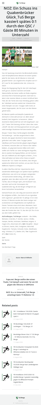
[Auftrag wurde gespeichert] (6, 314)
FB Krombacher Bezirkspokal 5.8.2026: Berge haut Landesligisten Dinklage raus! (25, 364)
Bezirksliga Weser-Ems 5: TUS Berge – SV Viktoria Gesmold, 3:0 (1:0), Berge (26, 336)
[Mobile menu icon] (3, 3)
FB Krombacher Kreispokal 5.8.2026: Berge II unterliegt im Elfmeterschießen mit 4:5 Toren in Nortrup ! (25, 350)
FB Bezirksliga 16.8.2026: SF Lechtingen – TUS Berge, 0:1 (23, 325)
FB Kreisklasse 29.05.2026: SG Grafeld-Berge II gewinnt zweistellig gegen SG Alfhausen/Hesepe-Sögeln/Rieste (25, 378)
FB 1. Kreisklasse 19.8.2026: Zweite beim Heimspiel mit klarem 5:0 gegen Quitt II (26, 313)
